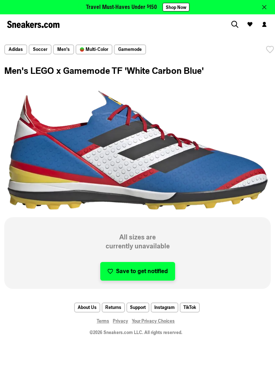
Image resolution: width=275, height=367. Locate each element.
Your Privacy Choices (153, 321)
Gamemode (130, 49)
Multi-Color (97, 49)
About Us (87, 307)
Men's (63, 49)
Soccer (40, 49)
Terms (103, 321)
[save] (270, 49)
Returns (113, 307)
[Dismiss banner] (264, 7)
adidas (16, 49)
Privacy (120, 321)
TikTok (189, 307)
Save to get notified (142, 271)
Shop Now (176, 7)
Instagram (164, 307)
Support (138, 307)
